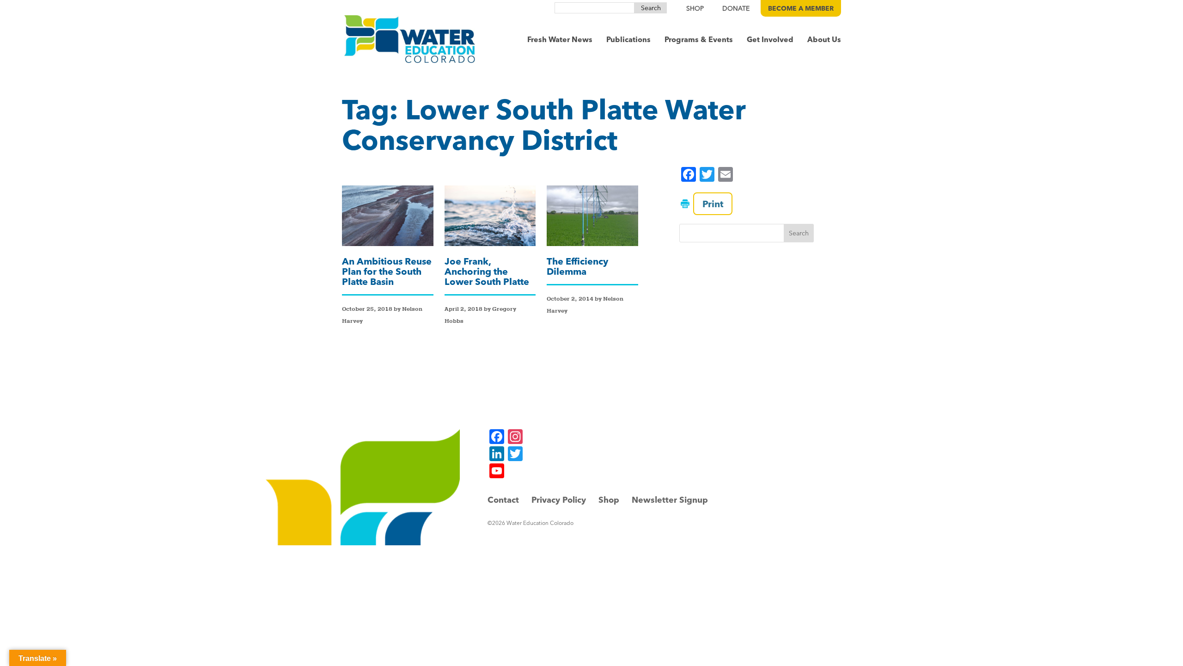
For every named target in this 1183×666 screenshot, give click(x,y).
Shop (608, 499)
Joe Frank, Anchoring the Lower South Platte (487, 271)
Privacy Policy (558, 499)
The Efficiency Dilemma (577, 266)
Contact (503, 499)
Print (712, 204)
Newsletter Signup (670, 499)
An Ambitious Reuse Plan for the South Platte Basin (387, 271)
